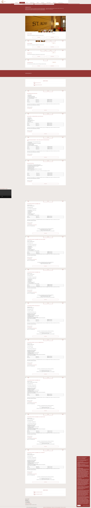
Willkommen (16, 2)
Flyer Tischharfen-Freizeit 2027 (38, 494)
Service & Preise (48, 2)
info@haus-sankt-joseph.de (28, 503)
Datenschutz (53, 507)
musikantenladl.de (35, 259)
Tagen (27, 2)
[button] (74, 3)
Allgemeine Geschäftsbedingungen (47, 507)
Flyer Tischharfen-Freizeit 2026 (38, 492)
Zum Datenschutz (87, 505)
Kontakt (62, 507)
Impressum (64, 507)
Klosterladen (42, 2)
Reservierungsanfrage (57, 507)
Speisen (38, 2)
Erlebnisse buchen (60, 2)
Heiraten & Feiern (32, 2)
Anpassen (84, 505)
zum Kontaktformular (29, 131)
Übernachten (22, 2)
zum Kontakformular (29, 258)
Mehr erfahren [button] (52, 37)
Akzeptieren (79, 505)
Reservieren (54, 2)
